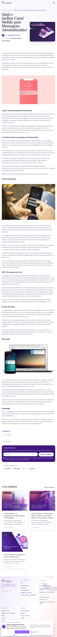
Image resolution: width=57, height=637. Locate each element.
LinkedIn (8, 468)
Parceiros (23, 613)
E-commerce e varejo (45, 585)
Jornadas (23, 588)
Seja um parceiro (25, 615)
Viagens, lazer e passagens (46, 592)
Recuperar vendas (44, 597)
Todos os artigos (49, 487)
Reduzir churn (43, 599)
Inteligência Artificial (26, 592)
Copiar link (32, 468)
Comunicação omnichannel (28, 595)
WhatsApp (17, 468)
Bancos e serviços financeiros (44, 588)
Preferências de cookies (32, 632)
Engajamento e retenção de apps (47, 602)
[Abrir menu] (53, 2)
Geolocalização (25, 590)
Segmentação (24, 585)
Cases (3, 618)
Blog (3, 10)
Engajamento (9, 10)
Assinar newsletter (46, 454)
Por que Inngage (25, 611)
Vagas (22, 618)
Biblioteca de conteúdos (8, 613)
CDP (22, 583)
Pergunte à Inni (6, 611)
